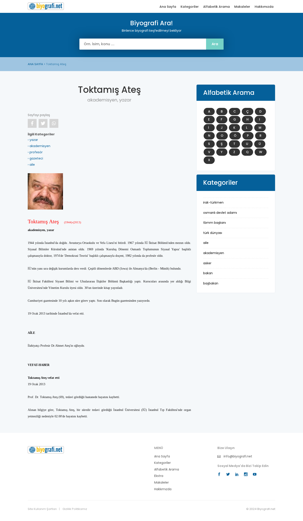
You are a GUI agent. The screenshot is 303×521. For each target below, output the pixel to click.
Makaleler (242, 7)
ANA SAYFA (35, 64)
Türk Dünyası (212, 233)
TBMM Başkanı (214, 222)
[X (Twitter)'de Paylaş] (43, 123)
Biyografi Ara (46, 6)
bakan (208, 273)
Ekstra (158, 476)
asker (207, 263)
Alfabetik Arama (216, 7)
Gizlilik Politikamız (75, 509)
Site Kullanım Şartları (42, 509)
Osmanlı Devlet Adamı (220, 212)
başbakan (210, 283)
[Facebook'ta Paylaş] (32, 123)
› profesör (35, 152)
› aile (31, 164)
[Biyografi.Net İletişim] (46, 449)
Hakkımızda (264, 7)
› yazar (33, 140)
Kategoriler (190, 7)
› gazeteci (35, 158)
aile (206, 243)
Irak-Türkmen (213, 202)
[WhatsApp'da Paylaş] (53, 123)
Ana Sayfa (167, 7)
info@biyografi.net (237, 456)
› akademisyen (39, 146)
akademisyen (213, 253)
